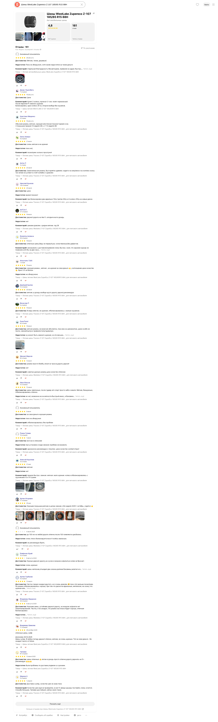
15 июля (29, 265)
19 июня (29, 308)
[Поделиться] (94, 13)
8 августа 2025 (31, 603)
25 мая (28, 503)
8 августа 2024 (31, 558)
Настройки (64, 715)
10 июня (29, 387)
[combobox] (49, 5)
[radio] (17, 85)
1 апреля (29, 681)
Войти (206, 5)
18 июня (29, 326)
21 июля (29, 141)
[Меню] (213, 4)
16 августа (29, 121)
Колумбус (23, 715)
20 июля (29, 168)
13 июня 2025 (30, 656)
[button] (19, 36)
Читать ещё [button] (87, 69)
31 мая (28, 464)
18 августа (29, 94)
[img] (20, 58)
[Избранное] (197, 4)
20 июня (29, 289)
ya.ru (79, 715)
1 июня (28, 438)
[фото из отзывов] (20, 78)
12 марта (29, 581)
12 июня (29, 361)
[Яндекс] (17, 4)
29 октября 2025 (31, 630)
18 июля (29, 214)
